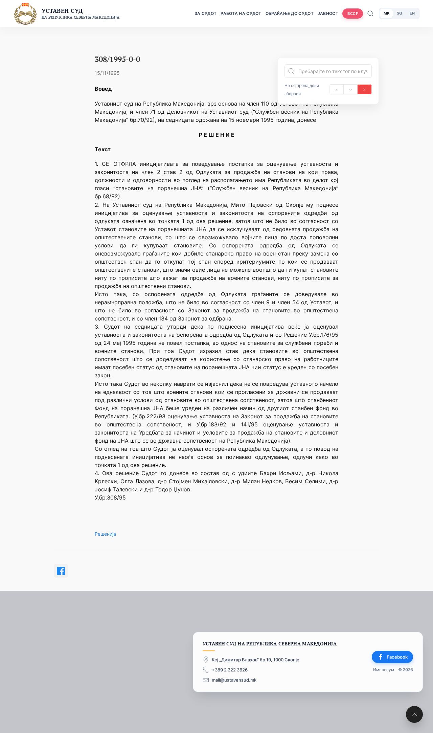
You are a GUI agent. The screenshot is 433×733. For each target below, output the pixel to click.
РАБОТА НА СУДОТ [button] (241, 13)
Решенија (105, 534)
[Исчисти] (364, 89)
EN (412, 13)
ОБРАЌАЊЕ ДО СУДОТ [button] (290, 13)
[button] (414, 714)
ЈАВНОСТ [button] (328, 13)
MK (386, 13)
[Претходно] (336, 89)
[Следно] (350, 89)
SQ (399, 13)
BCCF (352, 13)
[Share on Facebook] (61, 571)
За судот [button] (205, 13)
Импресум (383, 669)
